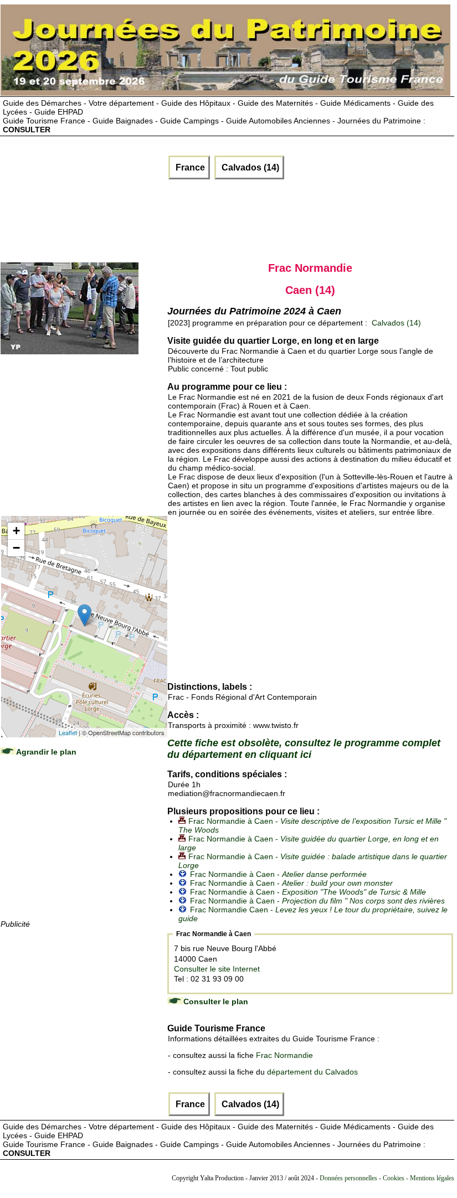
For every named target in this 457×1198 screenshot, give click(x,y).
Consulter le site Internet (217, 968)
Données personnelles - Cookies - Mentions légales (387, 1178)
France (189, 167)
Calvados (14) (249, 167)
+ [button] (16, 531)
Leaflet (68, 732)
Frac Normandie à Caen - (278, 874)
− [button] (16, 548)
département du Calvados (312, 1071)
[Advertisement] (202, 218)
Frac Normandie (284, 1055)
